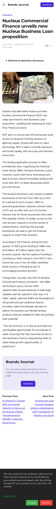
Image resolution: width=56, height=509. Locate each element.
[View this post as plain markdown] (47, 45)
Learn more (9, 496)
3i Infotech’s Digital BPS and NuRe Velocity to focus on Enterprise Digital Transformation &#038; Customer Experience (13, 411)
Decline (46, 502)
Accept (32, 502)
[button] (4, 5)
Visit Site (28, 383)
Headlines (47, 5)
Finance (7, 15)
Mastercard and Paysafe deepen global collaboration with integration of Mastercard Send (42, 408)
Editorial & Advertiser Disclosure (26, 60)
